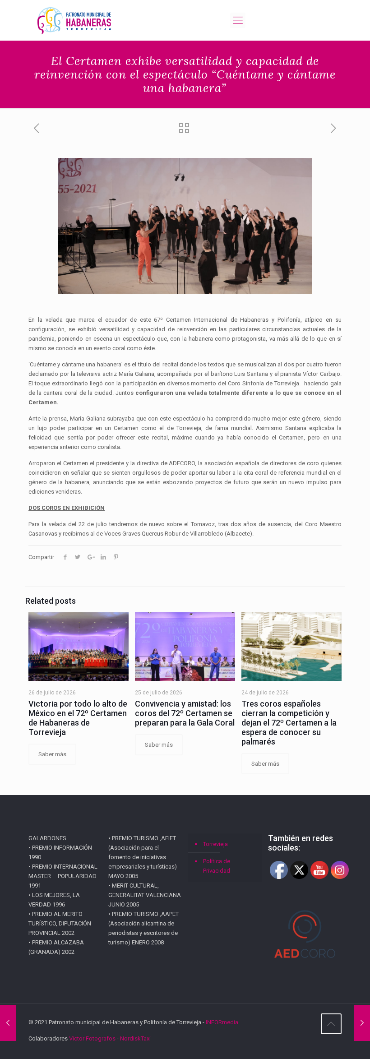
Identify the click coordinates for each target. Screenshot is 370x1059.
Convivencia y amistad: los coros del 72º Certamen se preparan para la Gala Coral (185, 713)
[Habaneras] (74, 20)
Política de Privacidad (216, 866)
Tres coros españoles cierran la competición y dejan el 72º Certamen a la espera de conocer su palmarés (289, 722)
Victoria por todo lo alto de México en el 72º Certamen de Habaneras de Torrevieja (77, 718)
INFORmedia (222, 1022)
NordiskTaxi (135, 1038)
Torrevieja (215, 844)
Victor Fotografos (92, 1038)
